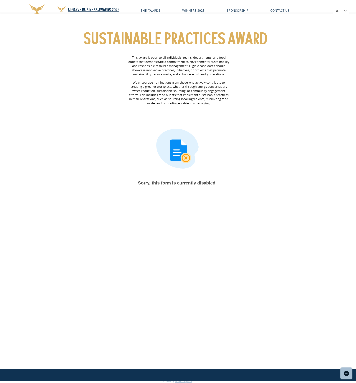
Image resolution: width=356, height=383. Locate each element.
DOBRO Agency (183, 381)
